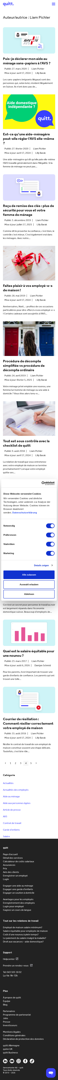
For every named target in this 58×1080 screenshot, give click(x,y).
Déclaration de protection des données (23, 1039)
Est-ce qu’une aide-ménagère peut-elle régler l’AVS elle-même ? (28, 138)
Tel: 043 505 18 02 (12, 972)
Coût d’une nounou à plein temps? (21, 934)
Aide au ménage (11, 796)
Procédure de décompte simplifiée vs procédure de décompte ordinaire (24, 365)
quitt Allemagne (11, 1045)
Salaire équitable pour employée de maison (25, 931)
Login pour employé (13, 906)
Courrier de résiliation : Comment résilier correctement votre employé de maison (28, 723)
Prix (5, 868)
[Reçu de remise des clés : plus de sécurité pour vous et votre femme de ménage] (29, 188)
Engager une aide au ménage (18, 885)
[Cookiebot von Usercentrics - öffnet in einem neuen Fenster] (42, 483)
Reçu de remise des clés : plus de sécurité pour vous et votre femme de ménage (28, 210)
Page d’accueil (10, 854)
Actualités (8, 783)
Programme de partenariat (17, 1014)
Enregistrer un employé (15, 875)
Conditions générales (14, 1035)
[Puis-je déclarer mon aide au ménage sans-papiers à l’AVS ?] (29, 41)
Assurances (9, 865)
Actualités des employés (16, 789)
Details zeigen (41, 565)
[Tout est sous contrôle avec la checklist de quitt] (29, 419)
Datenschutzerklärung (24, 512)
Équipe (6, 1001)
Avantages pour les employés (18, 899)
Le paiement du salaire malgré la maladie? (24, 938)
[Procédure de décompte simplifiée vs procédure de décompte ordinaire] (29, 339)
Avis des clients (11, 872)
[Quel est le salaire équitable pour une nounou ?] (29, 634)
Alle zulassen (29, 574)
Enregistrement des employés (19, 902)
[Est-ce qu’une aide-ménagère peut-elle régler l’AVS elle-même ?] (29, 113)
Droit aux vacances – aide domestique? (23, 941)
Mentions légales (12, 1031)
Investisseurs (10, 1025)
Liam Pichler (38, 68)
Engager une (18, 889)
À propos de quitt (12, 997)
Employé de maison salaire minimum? (22, 927)
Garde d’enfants (11, 829)
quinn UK (7, 1049)
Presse (6, 1021)
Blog (5, 1004)
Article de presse (12, 809)
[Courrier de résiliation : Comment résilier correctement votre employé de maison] (29, 701)
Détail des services (13, 857)
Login (6, 879)
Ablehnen (29, 594)
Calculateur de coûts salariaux (18, 861)
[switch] (50, 535)
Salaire (6, 836)
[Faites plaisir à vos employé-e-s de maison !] (29, 264)
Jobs (5, 1018)
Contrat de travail (12, 823)
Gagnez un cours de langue (17, 910)
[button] (53, 4)
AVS (5, 816)
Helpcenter (9, 959)
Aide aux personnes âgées (16, 803)
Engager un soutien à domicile (18, 892)
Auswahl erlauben (29, 584)
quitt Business (10, 1052)
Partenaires (9, 1011)
